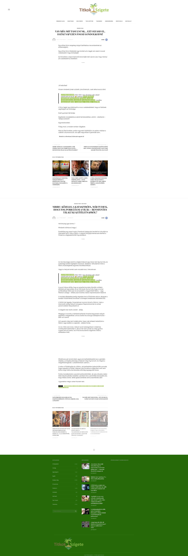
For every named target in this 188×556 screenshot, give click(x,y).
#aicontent (83, 98)
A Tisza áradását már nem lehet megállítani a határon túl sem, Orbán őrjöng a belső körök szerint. (98, 181)
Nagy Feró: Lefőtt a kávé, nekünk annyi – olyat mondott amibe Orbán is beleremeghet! (79, 180)
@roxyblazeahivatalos (67, 95)
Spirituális (119, 21)
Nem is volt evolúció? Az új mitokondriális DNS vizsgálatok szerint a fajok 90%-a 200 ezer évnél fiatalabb (61, 432)
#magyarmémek (75, 98)
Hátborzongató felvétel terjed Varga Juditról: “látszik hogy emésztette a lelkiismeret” (98, 431)
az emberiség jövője (68, 386)
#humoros (91, 96)
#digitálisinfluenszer (67, 100)
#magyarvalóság (66, 102)
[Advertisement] (83, 73)
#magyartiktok (65, 98)
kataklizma (77, 386)
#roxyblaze (90, 98)
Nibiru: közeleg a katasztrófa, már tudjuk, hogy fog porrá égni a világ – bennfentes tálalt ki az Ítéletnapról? (65, 148)
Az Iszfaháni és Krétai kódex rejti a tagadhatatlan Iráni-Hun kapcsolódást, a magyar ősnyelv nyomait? (79, 432)
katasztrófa (83, 386)
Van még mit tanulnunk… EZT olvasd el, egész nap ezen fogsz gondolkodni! (95, 398)
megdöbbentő (91, 386)
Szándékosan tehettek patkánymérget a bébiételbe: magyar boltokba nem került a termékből (60, 181)
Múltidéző (80, 21)
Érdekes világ (60, 21)
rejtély (101, 386)
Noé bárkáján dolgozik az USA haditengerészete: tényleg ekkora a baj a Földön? (66, 399)
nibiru (96, 386)
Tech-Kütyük (89, 21)
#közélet (92, 100)
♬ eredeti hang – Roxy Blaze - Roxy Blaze (87, 102)
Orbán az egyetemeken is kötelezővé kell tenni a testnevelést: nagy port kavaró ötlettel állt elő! (96, 148)
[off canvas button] (9, 9)
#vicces (85, 96)
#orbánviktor (78, 100)
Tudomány (99, 21)
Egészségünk (109, 21)
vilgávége (66, 387)
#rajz (72, 102)
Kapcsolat (128, 21)
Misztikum (71, 21)
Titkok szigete (62, 39)
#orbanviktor (86, 100)
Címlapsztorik (77, 203)
